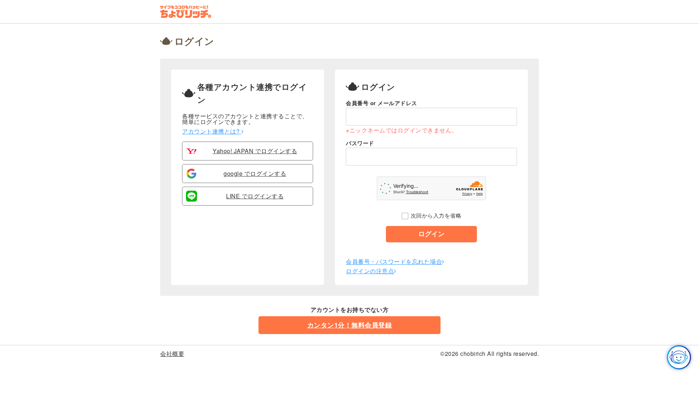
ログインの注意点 (370, 271)
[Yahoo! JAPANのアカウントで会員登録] (191, 154)
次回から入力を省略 (436, 215)
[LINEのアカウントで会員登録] (191, 199)
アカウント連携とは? (211, 131)
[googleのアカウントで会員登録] (191, 176)
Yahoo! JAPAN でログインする (255, 151)
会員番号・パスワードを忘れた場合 (394, 261)
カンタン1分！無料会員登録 (349, 325)
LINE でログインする (255, 196)
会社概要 (172, 353)
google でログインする (255, 173)
